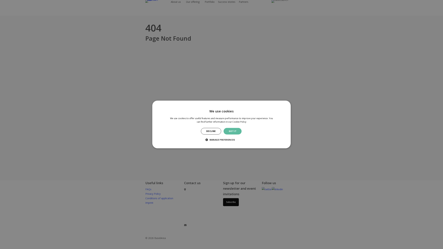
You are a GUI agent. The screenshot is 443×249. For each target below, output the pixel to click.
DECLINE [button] (211, 131)
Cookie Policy (239, 121)
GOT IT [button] (232, 131)
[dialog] (221, 124)
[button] (221, 139)
